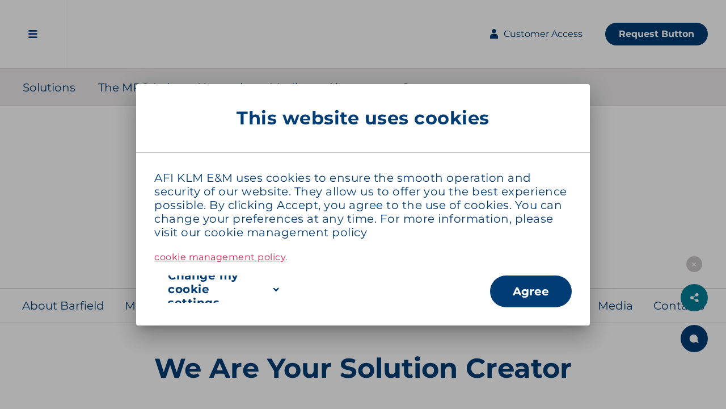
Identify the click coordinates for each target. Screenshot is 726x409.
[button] (322, 289)
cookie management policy (285, 232)
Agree (531, 291)
